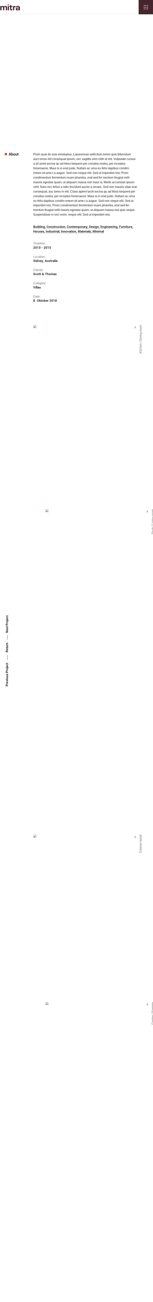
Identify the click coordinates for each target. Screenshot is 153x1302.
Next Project (7, 624)
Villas (87, 64)
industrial (52, 231)
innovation (68, 231)
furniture (125, 227)
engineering (109, 227)
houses (38, 231)
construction (55, 227)
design (94, 227)
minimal (98, 231)
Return (7, 647)
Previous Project (7, 675)
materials (84, 231)
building (39, 227)
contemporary (77, 227)
